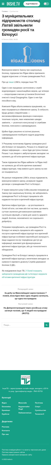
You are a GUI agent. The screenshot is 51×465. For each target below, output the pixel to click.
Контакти (6, 430)
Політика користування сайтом (13, 452)
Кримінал (6, 410)
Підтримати (32, 4)
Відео (4, 402)
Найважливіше (24, 412)
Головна (5, 11)
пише (11, 82)
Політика (39, 402)
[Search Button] (46, 324)
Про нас (5, 434)
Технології (39, 414)
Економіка (6, 406)
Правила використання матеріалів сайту (17, 454)
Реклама (5, 426)
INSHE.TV (13, 4)
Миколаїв (22, 402)
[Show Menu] (3, 3)
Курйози (5, 414)
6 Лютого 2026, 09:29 (10, 39)
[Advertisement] (25, 346)
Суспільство (14, 11)
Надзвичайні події (23, 407)
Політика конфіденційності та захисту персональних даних (24, 449)
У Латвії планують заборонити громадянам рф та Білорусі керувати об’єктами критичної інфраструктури (24, 274)
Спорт (37, 406)
